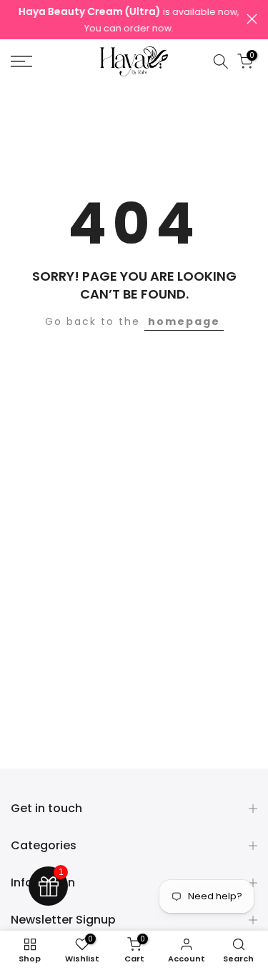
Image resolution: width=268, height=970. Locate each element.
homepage (184, 321)
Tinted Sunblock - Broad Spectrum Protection (145, 957)
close (252, 19)
